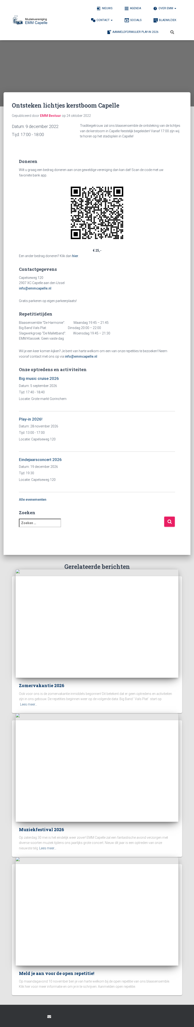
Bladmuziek (167, 20)
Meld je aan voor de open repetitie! (56, 973)
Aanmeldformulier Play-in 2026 (135, 32)
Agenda (135, 8)
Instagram (24, 1017)
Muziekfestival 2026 (41, 829)
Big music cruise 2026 (39, 378)
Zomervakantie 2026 (41, 685)
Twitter (40, 1017)
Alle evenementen (32, 499)
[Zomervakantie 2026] (97, 623)
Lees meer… (28, 704)
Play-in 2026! (30, 419)
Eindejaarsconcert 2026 (40, 459)
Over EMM (166, 8)
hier (75, 256)
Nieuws (107, 8)
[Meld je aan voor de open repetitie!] (97, 911)
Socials (135, 20)
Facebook (15, 1017)
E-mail (49, 1016)
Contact (103, 20)
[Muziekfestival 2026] (97, 767)
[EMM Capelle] (31, 20)
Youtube (32, 1017)
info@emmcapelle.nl (35, 288)
